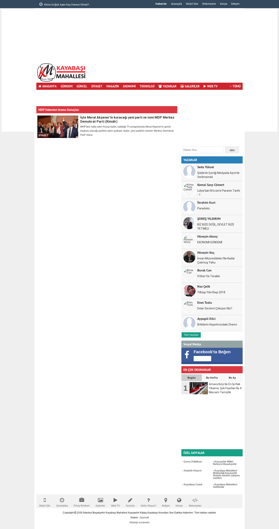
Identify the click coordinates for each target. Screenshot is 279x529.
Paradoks (203, 208)
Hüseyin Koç (205, 252)
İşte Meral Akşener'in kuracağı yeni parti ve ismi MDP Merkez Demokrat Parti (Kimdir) (127, 119)
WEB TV (212, 86)
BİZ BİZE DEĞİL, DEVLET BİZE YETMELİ (215, 226)
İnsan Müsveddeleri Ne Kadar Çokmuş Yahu (216, 260)
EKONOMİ (129, 86)
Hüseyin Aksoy (207, 236)
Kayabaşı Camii (192, 484)
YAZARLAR (169, 86)
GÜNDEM (67, 86)
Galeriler (100, 505)
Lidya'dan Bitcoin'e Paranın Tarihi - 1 (218, 192)
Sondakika (62, 505)
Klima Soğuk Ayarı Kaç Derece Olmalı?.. (41, 4)
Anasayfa (176, 3)
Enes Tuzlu (204, 302)
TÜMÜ (237, 86)
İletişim (235, 3)
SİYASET (96, 86)
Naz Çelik (203, 286)
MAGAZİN (112, 86)
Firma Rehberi (82, 505)
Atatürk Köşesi (192, 470)
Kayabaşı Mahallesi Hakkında (225, 485)
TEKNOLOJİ (147, 86)
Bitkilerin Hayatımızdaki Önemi (217, 324)
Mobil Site (192, 3)
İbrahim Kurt (206, 202)
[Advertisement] (18, 70)
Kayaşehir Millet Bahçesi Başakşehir (225, 463)
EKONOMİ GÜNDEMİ (209, 242)
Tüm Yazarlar (191, 334)
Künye (223, 3)
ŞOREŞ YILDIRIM (209, 218)
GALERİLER (192, 86)
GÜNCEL (82, 86)
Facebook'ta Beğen (212, 352)
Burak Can (204, 270)
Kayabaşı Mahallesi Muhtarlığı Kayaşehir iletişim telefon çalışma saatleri (226, 474)
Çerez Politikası (192, 461)
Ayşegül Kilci (206, 318)
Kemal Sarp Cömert (210, 185)
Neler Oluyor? (148, 505)
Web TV (115, 505)
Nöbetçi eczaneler (139, 522)
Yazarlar (130, 505)
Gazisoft (144, 517)
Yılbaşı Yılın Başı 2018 (211, 292)
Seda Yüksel (205, 167)
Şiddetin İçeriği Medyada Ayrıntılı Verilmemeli (218, 175)
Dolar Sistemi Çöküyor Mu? (214, 308)
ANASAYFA (49, 86)
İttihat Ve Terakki (208, 276)
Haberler (161, 3)
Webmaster (209, 3)
